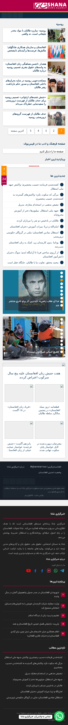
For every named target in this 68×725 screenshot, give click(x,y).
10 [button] (61, 305)
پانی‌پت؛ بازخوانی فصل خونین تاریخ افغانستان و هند (36, 624)
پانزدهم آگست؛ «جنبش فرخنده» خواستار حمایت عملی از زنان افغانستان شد (19, 447)
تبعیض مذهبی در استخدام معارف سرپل (38, 204)
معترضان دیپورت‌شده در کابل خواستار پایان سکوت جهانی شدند (49, 446)
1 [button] (61, 273)
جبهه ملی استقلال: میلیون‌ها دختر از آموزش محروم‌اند (37, 679)
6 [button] (61, 291)
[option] (34, 292)
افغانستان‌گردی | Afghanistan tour (45, 466)
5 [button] (61, 287)
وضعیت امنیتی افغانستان (50, 472)
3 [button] (61, 280)
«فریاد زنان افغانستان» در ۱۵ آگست (19, 408)
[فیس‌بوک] (42, 570)
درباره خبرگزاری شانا (15, 466)
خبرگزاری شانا (27, 488)
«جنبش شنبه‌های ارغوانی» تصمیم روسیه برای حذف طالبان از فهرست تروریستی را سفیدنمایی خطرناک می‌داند (25, 100)
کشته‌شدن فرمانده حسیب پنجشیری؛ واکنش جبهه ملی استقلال (33, 657)
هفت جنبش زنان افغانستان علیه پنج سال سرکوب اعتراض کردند (34, 375)
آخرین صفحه (17, 131)
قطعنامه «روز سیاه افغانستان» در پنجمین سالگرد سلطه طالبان (49, 410)
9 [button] (61, 301)
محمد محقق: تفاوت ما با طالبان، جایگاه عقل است (33, 262)
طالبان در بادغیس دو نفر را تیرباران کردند (38, 220)
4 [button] (61, 283)
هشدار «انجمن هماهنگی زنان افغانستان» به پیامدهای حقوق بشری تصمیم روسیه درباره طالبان (25, 67)
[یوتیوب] (28, 570)
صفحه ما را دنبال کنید (51, 152)
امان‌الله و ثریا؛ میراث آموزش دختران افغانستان (34, 226)
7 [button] (61, 294)
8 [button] (61, 298)
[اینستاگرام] (48, 570)
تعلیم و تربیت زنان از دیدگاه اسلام (43, 615)
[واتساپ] (55, 570)
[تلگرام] (62, 570)
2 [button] (61, 276)
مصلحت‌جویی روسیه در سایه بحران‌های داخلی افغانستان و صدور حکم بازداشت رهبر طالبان (26, 84)
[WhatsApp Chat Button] (59, 716)
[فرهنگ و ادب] (35, 570)
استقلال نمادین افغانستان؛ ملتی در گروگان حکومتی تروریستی (34, 697)
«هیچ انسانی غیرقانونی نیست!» (43, 352)
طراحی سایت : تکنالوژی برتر (34, 495)
